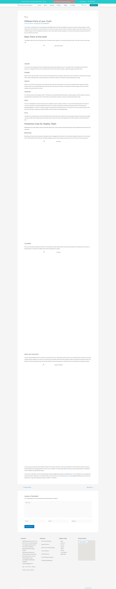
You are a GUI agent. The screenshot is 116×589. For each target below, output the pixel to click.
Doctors (59, 5)
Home (39, 5)
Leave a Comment (28, 23)
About (45, 5)
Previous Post (27, 487)
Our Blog (72, 5)
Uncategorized (37, 23)
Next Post (90, 487)
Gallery (65, 5)
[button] (94, 5)
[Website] (81, 521)
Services (52, 5)
